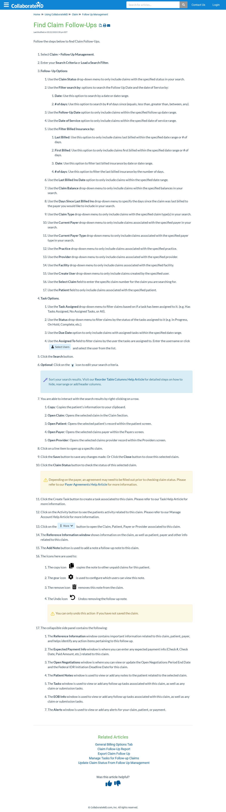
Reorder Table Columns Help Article (119, 379)
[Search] (184, 4)
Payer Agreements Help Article (86, 484)
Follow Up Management (95, 14)
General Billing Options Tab (114, 744)
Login (216, 5)
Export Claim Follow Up (114, 753)
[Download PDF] (101, 25)
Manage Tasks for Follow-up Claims (114, 758)
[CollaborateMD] (28, 3)
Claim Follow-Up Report (113, 749)
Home (37, 14)
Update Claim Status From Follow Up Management (114, 763)
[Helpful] (109, 784)
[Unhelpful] (117, 784)
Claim (75, 14)
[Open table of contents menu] (7, 4)
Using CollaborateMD (56, 14)
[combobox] (153, 4)
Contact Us (198, 5)
